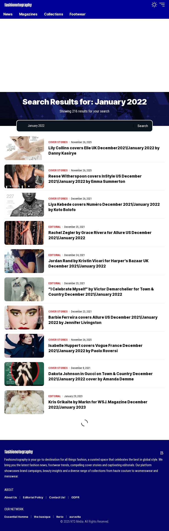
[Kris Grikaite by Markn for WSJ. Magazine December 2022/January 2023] (24, 402)
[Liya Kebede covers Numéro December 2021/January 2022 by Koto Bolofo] (24, 205)
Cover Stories (58, 142)
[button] (144, 4)
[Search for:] (78, 125)
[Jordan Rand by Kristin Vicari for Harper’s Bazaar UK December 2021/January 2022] (24, 261)
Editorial (54, 226)
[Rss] (162, 453)
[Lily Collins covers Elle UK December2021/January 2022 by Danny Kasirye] (24, 148)
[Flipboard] (153, 453)
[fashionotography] (18, 4)
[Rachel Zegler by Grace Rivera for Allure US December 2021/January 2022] (24, 233)
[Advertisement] (84, 58)
